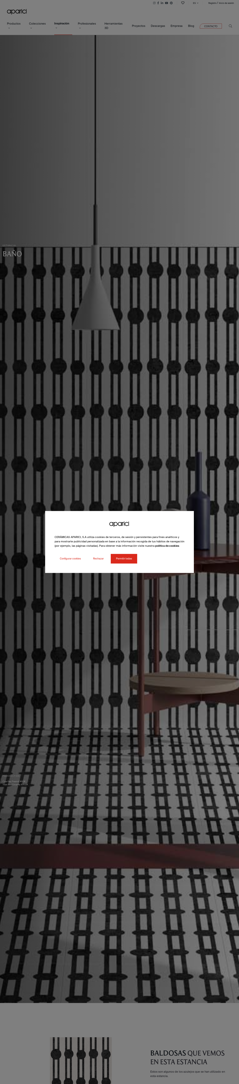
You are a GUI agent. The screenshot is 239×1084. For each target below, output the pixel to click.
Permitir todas (124, 558)
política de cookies (167, 545)
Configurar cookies (70, 558)
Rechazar (98, 558)
